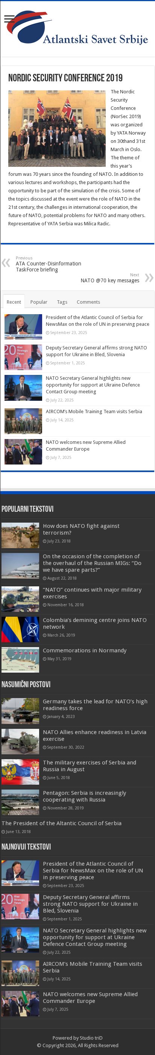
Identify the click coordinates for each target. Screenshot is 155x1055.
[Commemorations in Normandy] (20, 660)
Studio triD (91, 1038)
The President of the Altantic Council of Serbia (62, 823)
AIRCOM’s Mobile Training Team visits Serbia (94, 411)
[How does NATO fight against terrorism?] (20, 535)
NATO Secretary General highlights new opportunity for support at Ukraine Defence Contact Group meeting (93, 384)
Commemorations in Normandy (84, 650)
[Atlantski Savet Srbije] (77, 27)
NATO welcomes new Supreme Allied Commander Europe (90, 997)
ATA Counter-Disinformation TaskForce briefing (48, 264)
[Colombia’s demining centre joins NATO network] (20, 629)
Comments (88, 302)
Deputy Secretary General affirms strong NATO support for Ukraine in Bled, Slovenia (90, 904)
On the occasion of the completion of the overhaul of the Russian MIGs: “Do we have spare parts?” (92, 563)
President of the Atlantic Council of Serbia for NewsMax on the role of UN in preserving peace (93, 870)
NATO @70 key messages (110, 278)
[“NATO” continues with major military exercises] (20, 599)
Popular (38, 302)
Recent (14, 302)
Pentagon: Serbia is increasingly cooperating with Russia (84, 796)
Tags (62, 302)
